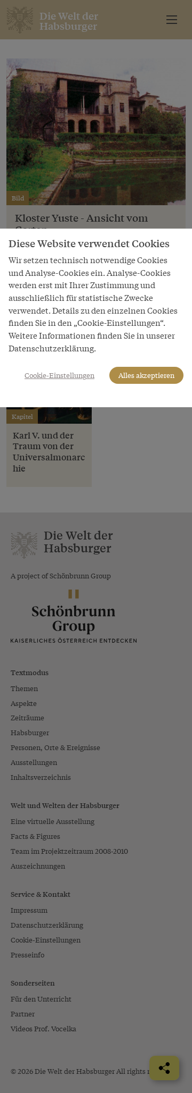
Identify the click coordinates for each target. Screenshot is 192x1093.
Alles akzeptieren (146, 375)
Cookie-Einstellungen (59, 375)
